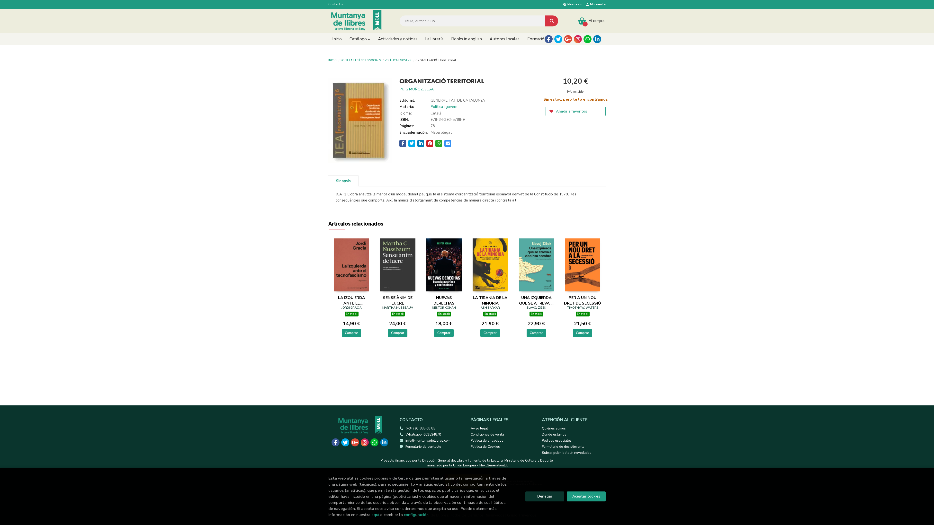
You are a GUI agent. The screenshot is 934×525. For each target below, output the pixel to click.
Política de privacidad (487, 440)
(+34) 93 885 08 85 (420, 428)
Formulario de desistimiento (563, 446)
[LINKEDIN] (597, 39)
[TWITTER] (558, 39)
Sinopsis (343, 180)
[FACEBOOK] (549, 39)
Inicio (332, 60)
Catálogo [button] (359, 39)
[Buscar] (551, 21)
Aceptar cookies (586, 496)
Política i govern (398, 60)
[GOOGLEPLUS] (568, 39)
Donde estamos (554, 434)
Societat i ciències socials (361, 60)
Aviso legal (479, 428)
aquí (375, 514)
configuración (416, 514)
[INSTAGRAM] (578, 39)
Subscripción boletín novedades (566, 452)
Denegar (544, 496)
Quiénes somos (554, 428)
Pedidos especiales (557, 440)
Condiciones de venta (487, 434)
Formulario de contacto (423, 446)
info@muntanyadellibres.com (427, 440)
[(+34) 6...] (588, 39)
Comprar (351, 333)
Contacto (335, 4)
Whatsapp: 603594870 (423, 434)
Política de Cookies (485, 446)
